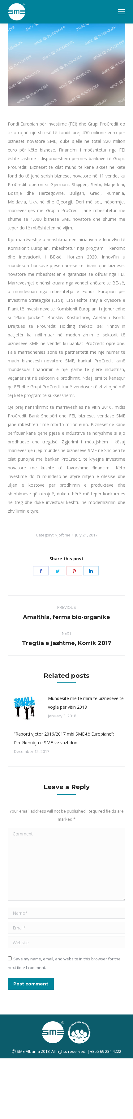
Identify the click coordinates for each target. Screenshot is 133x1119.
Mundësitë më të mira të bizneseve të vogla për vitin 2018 (86, 702)
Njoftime (63, 535)
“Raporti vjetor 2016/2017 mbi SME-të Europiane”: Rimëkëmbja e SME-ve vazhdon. (64, 738)
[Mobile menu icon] (121, 11)
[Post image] (25, 708)
